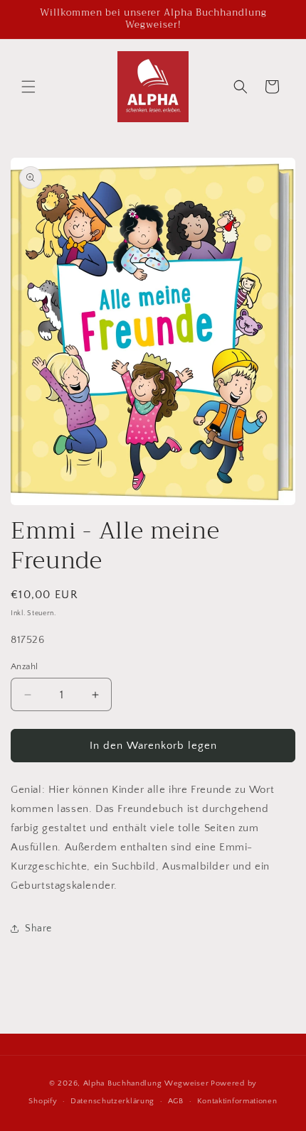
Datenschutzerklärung (112, 1101)
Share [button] (38, 928)
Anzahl (24, 666)
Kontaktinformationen (237, 1101)
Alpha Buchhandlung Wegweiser (146, 1083)
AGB (176, 1101)
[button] (28, 86)
